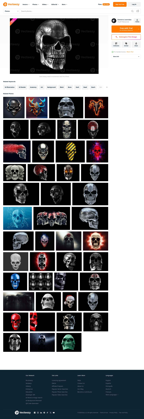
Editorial (54, 4)
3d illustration (9, 87)
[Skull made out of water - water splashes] (17, 218)
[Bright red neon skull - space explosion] (97, 151)
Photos (34, 4)
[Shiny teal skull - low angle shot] (68, 342)
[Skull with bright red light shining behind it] (95, 241)
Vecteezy (28, 383)
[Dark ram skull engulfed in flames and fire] (96, 107)
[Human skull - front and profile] (14, 172)
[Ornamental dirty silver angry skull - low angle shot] (66, 107)
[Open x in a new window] (50, 412)
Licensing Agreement (59, 380)
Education (29, 392)
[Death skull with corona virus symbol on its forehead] (68, 241)
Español (108, 383)
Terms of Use (104, 412)
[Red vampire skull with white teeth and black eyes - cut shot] (42, 322)
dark (77, 87)
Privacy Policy (113, 412)
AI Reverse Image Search (34, 398)
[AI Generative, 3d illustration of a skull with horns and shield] (14, 107)
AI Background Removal (34, 400)
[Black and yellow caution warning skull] (70, 151)
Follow (137, 22)
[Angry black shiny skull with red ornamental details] (93, 129)
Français (108, 392)
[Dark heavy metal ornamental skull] (21, 194)
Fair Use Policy (123, 412)
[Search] (132, 11)
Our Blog (80, 389)
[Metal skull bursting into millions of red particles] (17, 151)
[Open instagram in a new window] (38, 412)
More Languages (111, 395)
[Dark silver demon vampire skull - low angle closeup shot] (15, 342)
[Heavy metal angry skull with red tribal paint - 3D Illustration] (94, 282)
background (51, 87)
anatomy (33, 87)
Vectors (25, 4)
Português (109, 386)
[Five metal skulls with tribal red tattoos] (51, 218)
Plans (100, 4)
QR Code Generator (32, 403)
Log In (134, 4)
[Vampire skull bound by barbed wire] (43, 151)
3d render (22, 87)
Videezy (28, 386)
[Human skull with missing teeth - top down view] (15, 261)
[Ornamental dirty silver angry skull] (94, 172)
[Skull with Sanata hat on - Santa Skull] (70, 301)
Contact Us (81, 383)
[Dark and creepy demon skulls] (18, 301)
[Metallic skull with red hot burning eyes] (68, 172)
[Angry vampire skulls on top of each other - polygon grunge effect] (66, 129)
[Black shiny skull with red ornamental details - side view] (41, 172)
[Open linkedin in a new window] (41, 412)
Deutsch (108, 389)
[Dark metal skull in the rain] (42, 342)
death (93, 87)
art (42, 87)
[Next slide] (105, 87)
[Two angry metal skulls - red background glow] (42, 261)
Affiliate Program (57, 386)
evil (101, 87)
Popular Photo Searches (60, 392)
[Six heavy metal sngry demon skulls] (41, 282)
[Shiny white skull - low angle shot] (48, 301)
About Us (80, 386)
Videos (44, 4)
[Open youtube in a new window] (54, 412)
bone (69, 87)
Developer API (30, 395)
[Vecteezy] (11, 4)
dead (85, 87)
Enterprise (29, 389)
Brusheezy (29, 380)
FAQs (79, 380)
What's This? (130, 52)
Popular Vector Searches (60, 389)
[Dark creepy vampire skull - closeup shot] (66, 282)
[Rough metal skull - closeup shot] (95, 261)
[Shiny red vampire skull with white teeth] (15, 322)
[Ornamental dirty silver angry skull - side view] (90, 218)
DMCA (54, 383)
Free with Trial (126, 29)
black (62, 87)
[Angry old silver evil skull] (93, 301)
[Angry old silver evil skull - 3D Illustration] (44, 241)
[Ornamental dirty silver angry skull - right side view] (18, 241)
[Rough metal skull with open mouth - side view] (69, 261)
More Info (116, 56)
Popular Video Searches (59, 395)
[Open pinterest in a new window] (44, 412)
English (108, 380)
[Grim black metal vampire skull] (95, 322)
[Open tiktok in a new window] (47, 412)
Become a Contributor (84, 392)
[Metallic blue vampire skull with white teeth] (15, 282)
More (63, 4)
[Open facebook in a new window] (35, 412)
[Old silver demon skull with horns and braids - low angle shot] (69, 322)
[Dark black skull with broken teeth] (43, 129)
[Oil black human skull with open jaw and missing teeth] (56, 194)
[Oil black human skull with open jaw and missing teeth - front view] (16, 129)
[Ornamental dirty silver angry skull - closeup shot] (90, 194)
